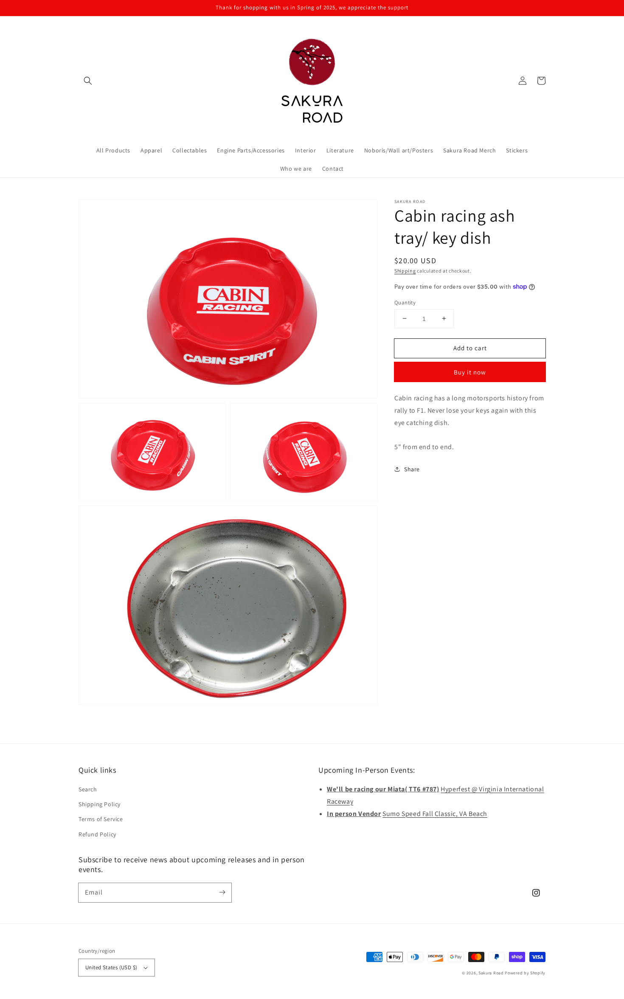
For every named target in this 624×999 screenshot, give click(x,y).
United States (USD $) (111, 967)
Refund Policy (97, 834)
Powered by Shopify (525, 973)
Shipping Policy (100, 804)
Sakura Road (491, 973)
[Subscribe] (222, 892)
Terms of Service (101, 819)
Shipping (405, 270)
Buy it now (470, 372)
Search (88, 789)
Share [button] (412, 469)
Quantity (405, 302)
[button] (88, 80)
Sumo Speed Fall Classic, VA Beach (434, 813)
